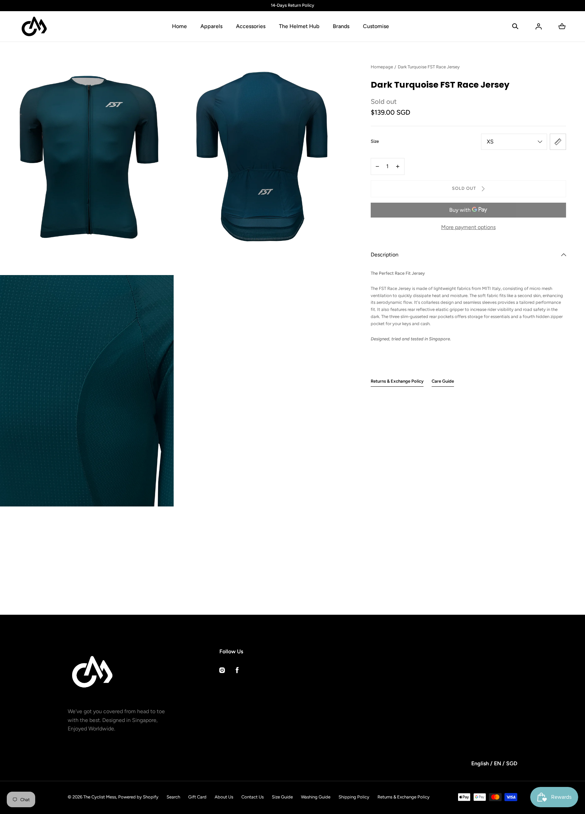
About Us (224, 796)
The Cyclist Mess (99, 796)
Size (375, 141)
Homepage (382, 66)
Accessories (250, 26)
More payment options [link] (468, 227)
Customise (376, 26)
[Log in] (539, 26)
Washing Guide (315, 796)
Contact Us (252, 796)
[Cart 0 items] (562, 26)
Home (179, 26)
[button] (515, 26)
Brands (341, 26)
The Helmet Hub (299, 26)
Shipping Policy (354, 796)
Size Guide (282, 796)
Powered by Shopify (138, 796)
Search (173, 796)
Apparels (211, 26)
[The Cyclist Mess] (34, 26)
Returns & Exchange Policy (397, 381)
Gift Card (197, 796)
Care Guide (443, 381)
